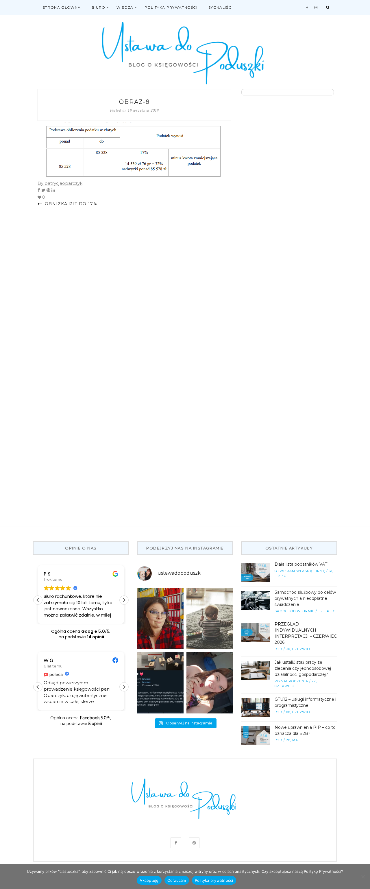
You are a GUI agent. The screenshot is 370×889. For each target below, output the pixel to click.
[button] (124, 600)
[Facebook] (307, 7)
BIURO (99, 7)
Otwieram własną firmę (300, 571)
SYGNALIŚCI (220, 7)
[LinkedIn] (53, 190)
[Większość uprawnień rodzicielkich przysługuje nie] (209, 618)
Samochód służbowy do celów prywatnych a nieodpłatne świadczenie (305, 598)
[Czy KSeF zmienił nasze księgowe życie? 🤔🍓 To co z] (209, 682)
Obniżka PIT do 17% (70, 203)
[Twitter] (44, 190)
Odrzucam (176, 880)
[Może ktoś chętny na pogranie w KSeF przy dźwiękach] (160, 682)
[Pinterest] (49, 190)
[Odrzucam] (363, 876)
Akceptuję (149, 880)
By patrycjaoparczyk (60, 183)
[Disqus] (134, 288)
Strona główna (62, 7)
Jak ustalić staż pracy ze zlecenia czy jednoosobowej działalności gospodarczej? (303, 668)
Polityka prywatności (171, 7)
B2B (278, 649)
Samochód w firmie (294, 611)
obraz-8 (134, 101)
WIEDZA (125, 7)
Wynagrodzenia (291, 681)
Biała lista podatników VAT (301, 564)
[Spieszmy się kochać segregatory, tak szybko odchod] (160, 618)
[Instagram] (316, 7)
